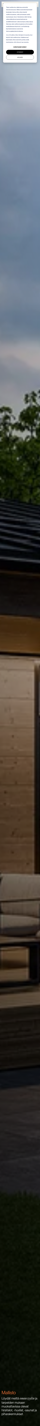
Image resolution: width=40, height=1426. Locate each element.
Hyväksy (20, 52)
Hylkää (20, 57)
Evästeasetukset (20, 47)
